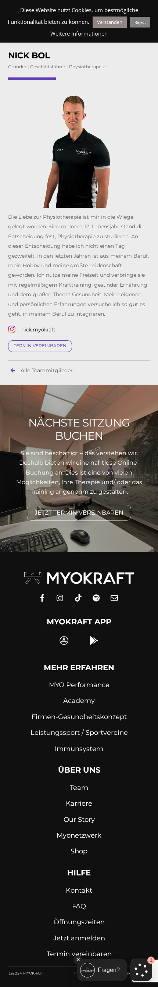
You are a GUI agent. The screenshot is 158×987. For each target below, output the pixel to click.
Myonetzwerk (79, 835)
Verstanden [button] (109, 22)
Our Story (79, 820)
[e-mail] (114, 597)
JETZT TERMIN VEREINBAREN (79, 512)
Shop (79, 851)
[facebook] (42, 597)
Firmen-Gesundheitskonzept (79, 717)
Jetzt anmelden (79, 938)
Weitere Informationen (79, 33)
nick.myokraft (38, 329)
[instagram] (60, 597)
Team (79, 788)
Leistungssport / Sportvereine (79, 733)
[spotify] (96, 597)
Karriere (79, 803)
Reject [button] (140, 22)
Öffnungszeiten (79, 922)
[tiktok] (78, 597)
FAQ (79, 906)
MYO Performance (79, 685)
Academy (79, 701)
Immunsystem (79, 749)
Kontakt (79, 890)
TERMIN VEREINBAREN (40, 345)
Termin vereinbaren (79, 954)
